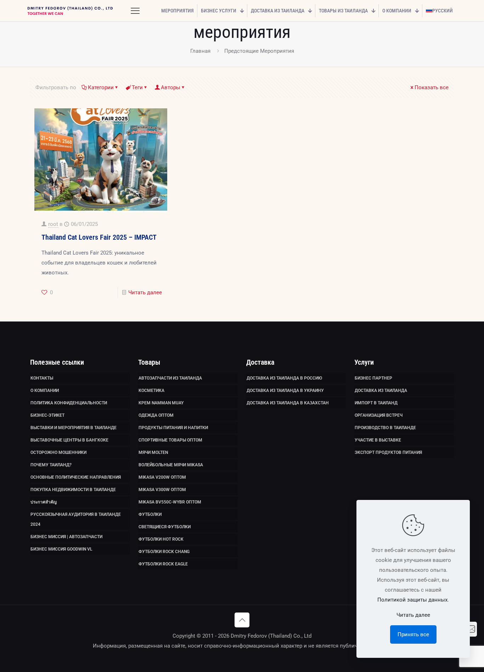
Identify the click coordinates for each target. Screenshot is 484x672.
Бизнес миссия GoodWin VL (61, 549)
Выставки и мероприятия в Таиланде (73, 427)
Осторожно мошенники (58, 452)
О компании (44, 390)
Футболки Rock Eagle (163, 564)
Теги (137, 87)
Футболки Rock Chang (164, 551)
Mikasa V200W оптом (162, 477)
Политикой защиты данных (412, 600)
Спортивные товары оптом (170, 440)
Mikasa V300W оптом (162, 489)
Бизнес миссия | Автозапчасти (66, 536)
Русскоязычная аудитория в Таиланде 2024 (75, 519)
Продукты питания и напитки (173, 427)
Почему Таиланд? (51, 464)
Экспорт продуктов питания (388, 452)
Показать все (432, 87)
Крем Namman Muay (161, 402)
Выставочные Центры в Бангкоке (69, 440)
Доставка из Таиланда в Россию (284, 378)
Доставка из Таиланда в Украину (285, 390)
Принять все (413, 634)
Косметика (151, 390)
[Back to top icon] (242, 620)
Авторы (170, 87)
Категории (101, 87)
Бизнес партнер (373, 378)
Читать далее (145, 292)
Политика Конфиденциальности (68, 402)
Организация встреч (379, 415)
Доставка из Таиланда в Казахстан (288, 402)
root (53, 224)
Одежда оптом (156, 415)
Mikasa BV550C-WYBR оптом (170, 502)
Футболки (150, 514)
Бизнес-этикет (47, 415)
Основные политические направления (75, 477)
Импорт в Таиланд (376, 402)
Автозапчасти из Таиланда (170, 378)
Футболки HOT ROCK (161, 539)
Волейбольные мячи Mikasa (171, 464)
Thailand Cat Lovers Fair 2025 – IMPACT (99, 237)
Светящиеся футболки (165, 526)
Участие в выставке (378, 440)
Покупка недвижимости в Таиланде (73, 489)
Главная (200, 51)
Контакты (41, 378)
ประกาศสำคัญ (43, 502)
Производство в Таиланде (385, 427)
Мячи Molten (153, 452)
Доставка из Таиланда (381, 390)
